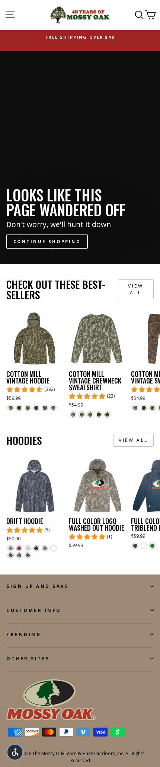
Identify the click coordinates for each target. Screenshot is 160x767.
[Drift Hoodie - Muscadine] (19, 548)
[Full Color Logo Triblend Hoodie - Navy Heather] (135, 545)
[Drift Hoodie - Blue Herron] (10, 548)
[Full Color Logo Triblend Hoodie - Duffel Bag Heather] (152, 545)
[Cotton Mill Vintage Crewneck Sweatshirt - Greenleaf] (90, 414)
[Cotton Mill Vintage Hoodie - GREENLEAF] (28, 408)
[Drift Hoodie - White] (53, 548)
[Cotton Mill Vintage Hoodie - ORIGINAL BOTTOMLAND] (10, 408)
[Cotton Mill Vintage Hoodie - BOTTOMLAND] (53, 408)
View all (135, 289)
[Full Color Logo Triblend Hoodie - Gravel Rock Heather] (144, 545)
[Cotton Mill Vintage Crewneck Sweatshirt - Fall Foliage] (107, 414)
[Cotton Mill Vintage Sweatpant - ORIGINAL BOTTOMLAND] (135, 408)
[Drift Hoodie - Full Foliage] (36, 548)
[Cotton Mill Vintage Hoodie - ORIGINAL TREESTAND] (45, 408)
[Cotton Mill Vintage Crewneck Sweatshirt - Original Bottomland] (73, 414)
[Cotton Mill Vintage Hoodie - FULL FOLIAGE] (36, 408)
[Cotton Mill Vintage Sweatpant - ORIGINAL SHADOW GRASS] (152, 408)
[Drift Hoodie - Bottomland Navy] (10, 555)
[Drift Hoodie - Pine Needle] (45, 548)
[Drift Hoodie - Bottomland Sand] (28, 555)
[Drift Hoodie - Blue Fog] (28, 548)
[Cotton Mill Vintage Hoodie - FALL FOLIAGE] (19, 408)
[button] (15, 752)
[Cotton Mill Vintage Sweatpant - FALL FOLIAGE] (144, 408)
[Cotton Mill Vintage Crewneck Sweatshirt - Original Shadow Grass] (81, 414)
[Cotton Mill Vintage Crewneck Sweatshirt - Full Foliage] (99, 414)
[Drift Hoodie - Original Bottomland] (19, 555)
